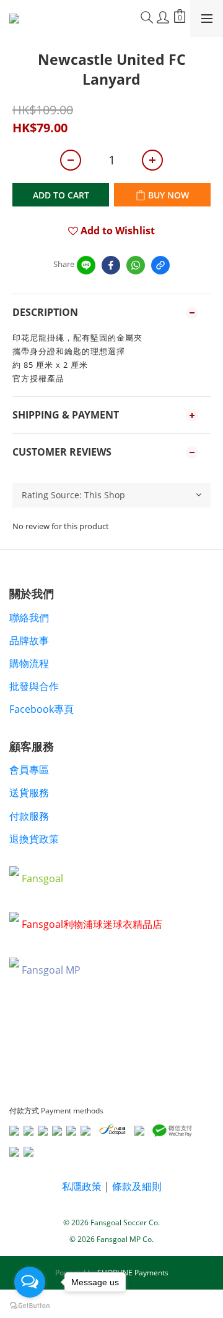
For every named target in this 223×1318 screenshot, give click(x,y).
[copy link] (160, 265)
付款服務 (29, 816)
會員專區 (29, 769)
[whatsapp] (135, 265)
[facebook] (111, 265)
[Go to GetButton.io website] (30, 1305)
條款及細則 (137, 1186)
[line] (86, 265)
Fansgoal (42, 878)
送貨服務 (29, 792)
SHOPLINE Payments (132, 1272)
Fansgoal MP (51, 970)
